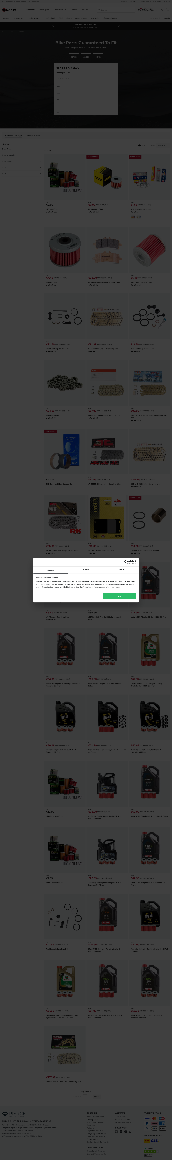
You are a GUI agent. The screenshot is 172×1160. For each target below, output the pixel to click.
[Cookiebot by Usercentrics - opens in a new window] (126, 562)
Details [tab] (86, 570)
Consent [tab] (50, 570)
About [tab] (121, 570)
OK (119, 596)
